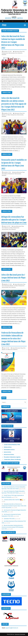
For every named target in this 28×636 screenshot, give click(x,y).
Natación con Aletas (6, 114)
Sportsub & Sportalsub (20, 634)
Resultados (4, 54)
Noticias (6, 173)
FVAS (4, 25)
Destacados (6, 285)
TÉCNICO (14, 18)
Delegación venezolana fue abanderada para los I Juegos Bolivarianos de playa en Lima (13, 220)
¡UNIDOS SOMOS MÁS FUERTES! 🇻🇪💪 (13, 499)
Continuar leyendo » (6, 92)
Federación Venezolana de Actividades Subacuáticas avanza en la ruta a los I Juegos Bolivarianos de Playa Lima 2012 (13, 338)
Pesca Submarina (18, 53)
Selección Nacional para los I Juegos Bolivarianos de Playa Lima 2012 (13, 278)
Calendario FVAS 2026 (9, 518)
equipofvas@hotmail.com (11, 628)
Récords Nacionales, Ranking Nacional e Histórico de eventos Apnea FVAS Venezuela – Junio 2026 (13, 527)
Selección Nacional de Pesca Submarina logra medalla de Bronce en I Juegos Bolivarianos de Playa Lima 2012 (13, 42)
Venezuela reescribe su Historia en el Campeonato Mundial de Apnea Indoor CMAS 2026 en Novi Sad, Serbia (14, 505)
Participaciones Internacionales (8, 53)
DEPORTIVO (8, 18)
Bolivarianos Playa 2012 (20, 51)
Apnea (15, 172)
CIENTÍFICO (20, 18)
